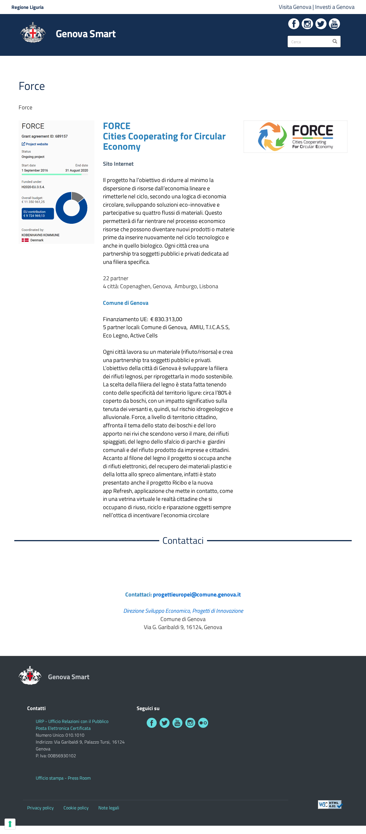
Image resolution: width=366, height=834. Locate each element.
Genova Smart (86, 33)
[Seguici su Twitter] (321, 23)
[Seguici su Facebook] (293, 23)
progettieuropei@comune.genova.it (197, 594)
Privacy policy (40, 807)
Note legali (108, 807)
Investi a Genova (335, 6)
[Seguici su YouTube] (334, 23)
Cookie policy (76, 807)
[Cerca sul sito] (335, 41)
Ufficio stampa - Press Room (63, 777)
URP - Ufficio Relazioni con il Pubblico (72, 721)
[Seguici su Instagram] (307, 23)
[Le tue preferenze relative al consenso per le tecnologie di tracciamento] (10, 824)
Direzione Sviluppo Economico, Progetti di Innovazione (183, 610)
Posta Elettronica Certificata (63, 728)
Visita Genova (296, 6)
